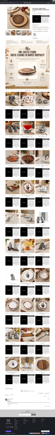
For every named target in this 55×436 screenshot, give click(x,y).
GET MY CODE (27, 221)
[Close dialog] (37, 209)
